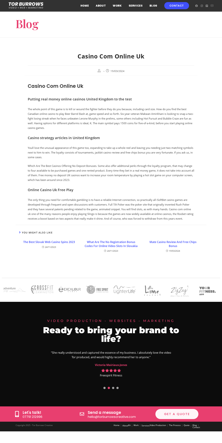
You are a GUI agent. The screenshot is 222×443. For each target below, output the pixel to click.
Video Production (158, 425)
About (125, 425)
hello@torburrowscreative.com (112, 417)
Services (146, 425)
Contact (196, 427)
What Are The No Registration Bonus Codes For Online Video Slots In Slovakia (111, 244)
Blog (195, 425)
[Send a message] (82, 414)
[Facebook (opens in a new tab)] (196, 6)
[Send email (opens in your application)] (212, 5)
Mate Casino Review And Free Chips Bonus (173, 244)
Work (136, 425)
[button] (104, 388)
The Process (175, 425)
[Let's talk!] (17, 414)
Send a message (104, 412)
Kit (129, 425)
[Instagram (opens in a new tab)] (201, 6)
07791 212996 (32, 417)
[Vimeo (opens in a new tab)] (206, 6)
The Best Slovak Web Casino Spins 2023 (49, 242)
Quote (187, 425)
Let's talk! (32, 412)
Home (116, 425)
